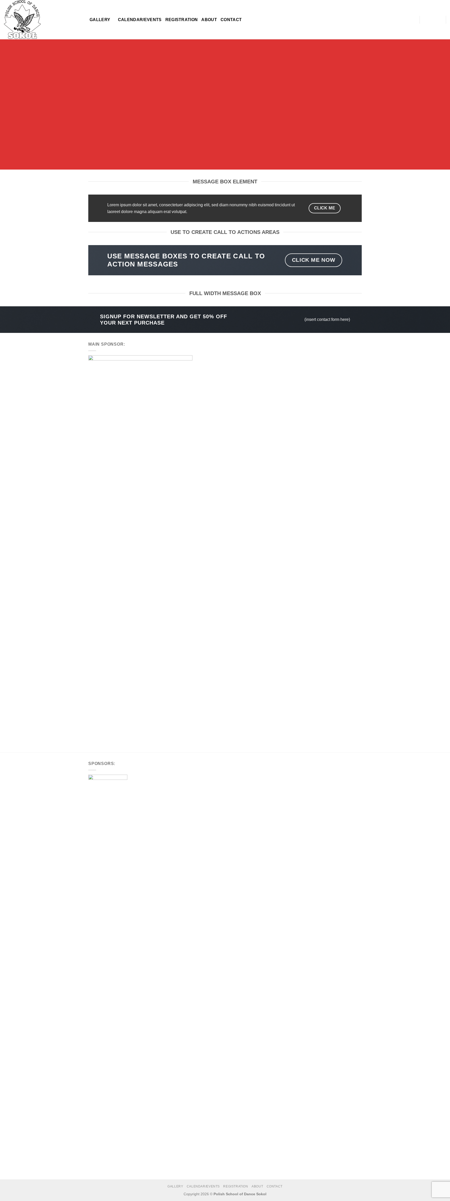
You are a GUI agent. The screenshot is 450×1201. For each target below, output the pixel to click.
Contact (231, 19)
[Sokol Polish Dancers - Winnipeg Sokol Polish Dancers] (43, 19)
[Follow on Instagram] (432, 19)
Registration (181, 19)
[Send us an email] (438, 19)
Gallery (100, 19)
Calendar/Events (140, 19)
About (209, 19)
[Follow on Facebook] (425, 19)
